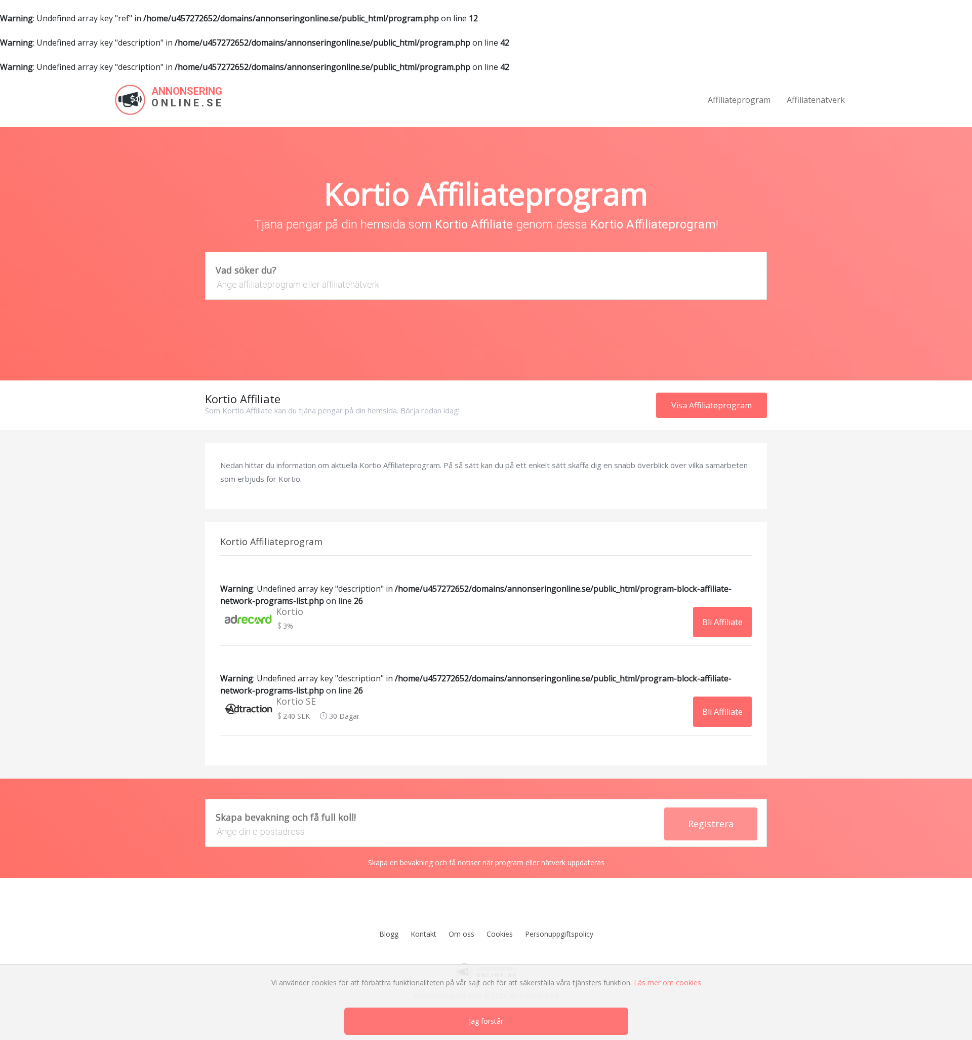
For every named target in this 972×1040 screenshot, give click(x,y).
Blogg (388, 934)
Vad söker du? (246, 270)
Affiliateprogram (739, 99)
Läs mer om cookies (667, 982)
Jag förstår (486, 1021)
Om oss (461, 934)
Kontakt (423, 934)
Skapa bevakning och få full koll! (286, 817)
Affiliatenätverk (816, 99)
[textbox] (486, 284)
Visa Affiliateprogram (711, 405)
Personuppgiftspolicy (559, 934)
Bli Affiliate (722, 622)
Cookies (500, 934)
